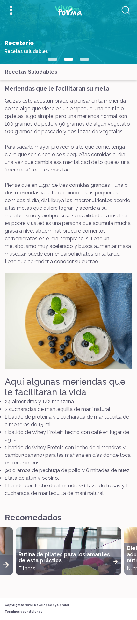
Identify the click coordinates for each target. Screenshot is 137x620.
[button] (52, 59)
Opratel (63, 605)
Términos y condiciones (23, 611)
